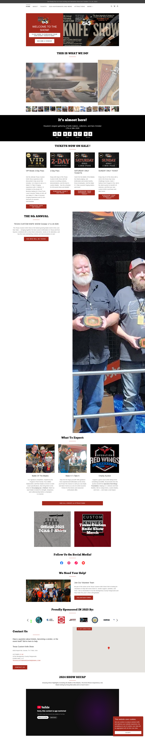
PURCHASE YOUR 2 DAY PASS (60, 192)
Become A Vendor (44, 41)
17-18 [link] (21, 654)
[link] (114, 6)
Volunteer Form (84, 597)
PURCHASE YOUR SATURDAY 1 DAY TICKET (84, 193)
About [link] (35, 6)
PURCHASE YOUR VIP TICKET (36, 206)
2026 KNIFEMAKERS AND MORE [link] (60, 6)
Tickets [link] (43, 6)
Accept (128, 732)
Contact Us (20, 667)
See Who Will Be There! (36, 239)
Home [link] (28, 6)
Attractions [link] (79, 6)
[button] (90, 6)
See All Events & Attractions (72, 503)
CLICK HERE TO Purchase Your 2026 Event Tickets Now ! (44, 35)
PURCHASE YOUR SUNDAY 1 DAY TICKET (108, 197)
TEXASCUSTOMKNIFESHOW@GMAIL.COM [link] (26, 660)
